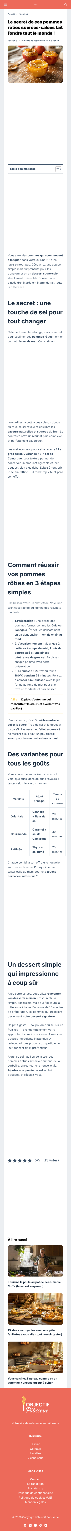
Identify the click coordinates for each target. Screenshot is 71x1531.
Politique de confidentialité (35, 1493)
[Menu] (5, 4)
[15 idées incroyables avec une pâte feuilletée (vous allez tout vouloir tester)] (35, 1309)
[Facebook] (25, 1525)
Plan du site (35, 1488)
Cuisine (35, 1444)
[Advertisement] (35, 124)
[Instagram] (35, 1525)
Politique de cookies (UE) (35, 1497)
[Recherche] (65, 4)
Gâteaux (35, 1448)
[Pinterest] (40, 1525)
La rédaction (35, 1483)
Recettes (35, 1453)
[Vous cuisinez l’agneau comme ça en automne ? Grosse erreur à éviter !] (35, 1357)
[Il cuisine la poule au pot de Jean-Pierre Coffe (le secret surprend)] (35, 1261)
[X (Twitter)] (30, 1525)
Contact (35, 1479)
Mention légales (35, 1502)
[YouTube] (45, 1525)
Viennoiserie (35, 1458)
